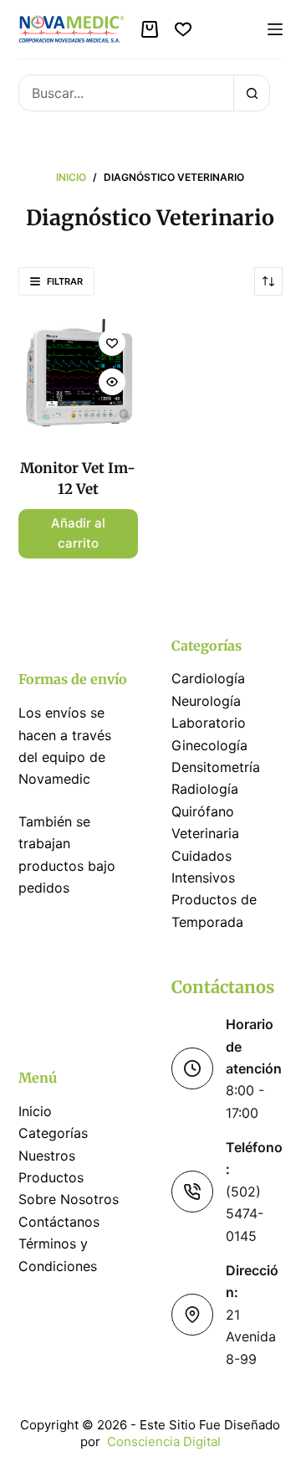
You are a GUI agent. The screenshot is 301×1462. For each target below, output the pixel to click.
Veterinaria (205, 833)
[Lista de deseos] (183, 29)
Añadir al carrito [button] (78, 533)
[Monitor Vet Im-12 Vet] (78, 376)
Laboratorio (208, 722)
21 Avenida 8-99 (251, 1336)
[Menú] (275, 29)
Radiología (204, 788)
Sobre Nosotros (68, 1199)
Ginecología (209, 745)
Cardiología (208, 678)
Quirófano (202, 811)
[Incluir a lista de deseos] (112, 342)
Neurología (206, 700)
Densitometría (215, 767)
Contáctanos (58, 1221)
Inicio (35, 1111)
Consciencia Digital (164, 1441)
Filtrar (65, 281)
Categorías (53, 1133)
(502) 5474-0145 (244, 1213)
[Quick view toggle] (112, 381)
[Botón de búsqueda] (251, 93)
